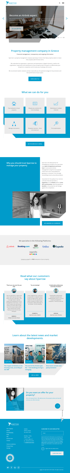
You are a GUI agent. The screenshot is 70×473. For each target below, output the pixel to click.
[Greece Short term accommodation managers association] (10, 458)
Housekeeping (9, 432)
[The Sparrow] (11, 3)
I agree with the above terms (51, 448)
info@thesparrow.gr (29, 442)
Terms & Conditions (11, 444)
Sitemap (8, 448)
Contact (8, 440)
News (7, 434)
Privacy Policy (9, 446)
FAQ (7, 436)
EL (59, 3)
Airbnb (8, 430)
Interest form (9, 438)
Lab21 (41, 469)
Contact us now (25, 259)
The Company (9, 428)
